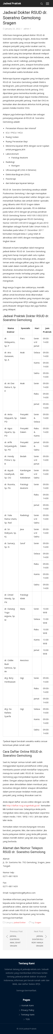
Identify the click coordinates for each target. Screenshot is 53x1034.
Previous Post (16, 938)
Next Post (37, 938)
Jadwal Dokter (20, 922)
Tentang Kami (27, 1014)
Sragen (38, 922)
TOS (27, 1019)
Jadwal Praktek (12, 3)
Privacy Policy (27, 1010)
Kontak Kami (27, 1005)
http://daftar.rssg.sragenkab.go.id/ (23, 805)
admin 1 (27, 28)
